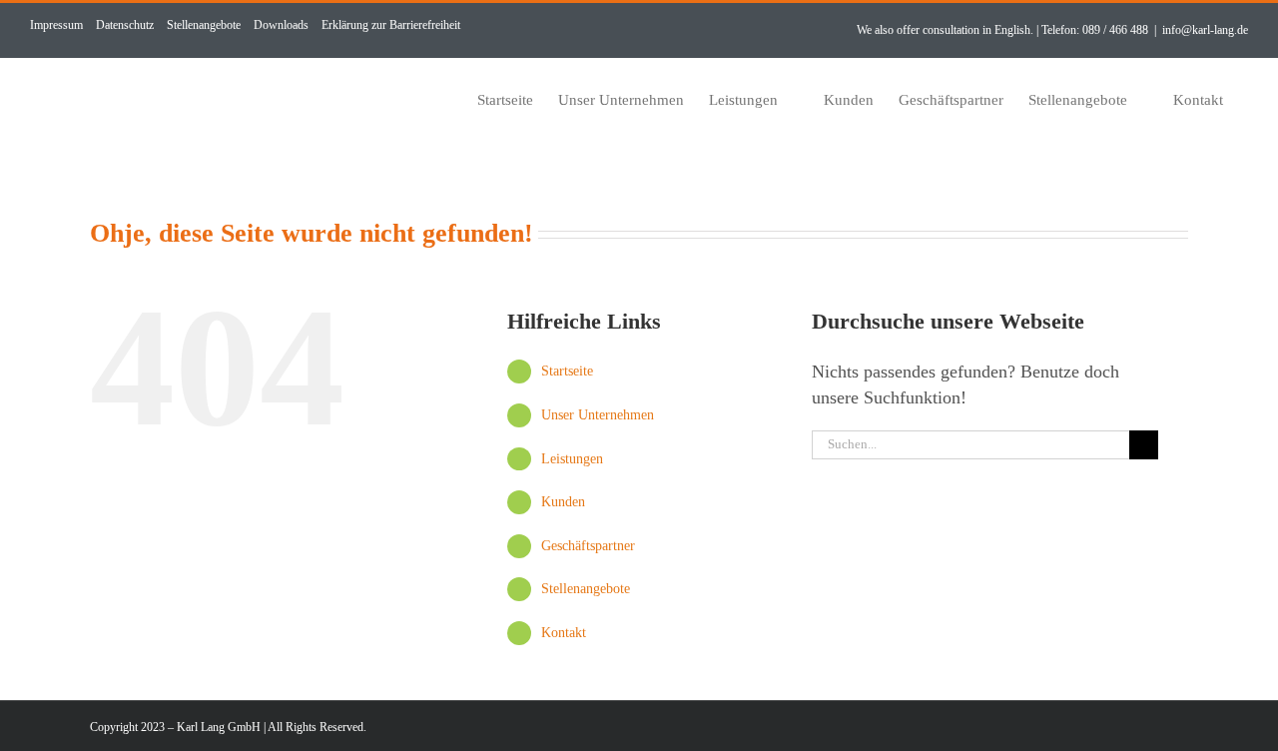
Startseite (567, 371)
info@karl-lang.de (1205, 30)
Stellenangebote (585, 588)
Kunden (563, 501)
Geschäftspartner (588, 545)
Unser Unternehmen (597, 414)
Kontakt (563, 632)
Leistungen (572, 458)
